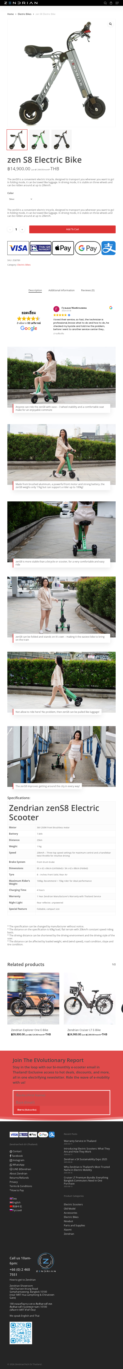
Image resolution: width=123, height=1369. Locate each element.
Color (10, 193)
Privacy (14, 1181)
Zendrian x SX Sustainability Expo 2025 (85, 1159)
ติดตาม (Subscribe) (26, 1110)
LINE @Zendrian (22, 1169)
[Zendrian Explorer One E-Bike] (33, 999)
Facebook (17, 1155)
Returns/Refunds (19, 1177)
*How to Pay (17, 1190)
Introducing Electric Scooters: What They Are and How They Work (87, 1150)
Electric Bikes (24, 13)
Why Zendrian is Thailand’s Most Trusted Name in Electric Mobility (87, 1168)
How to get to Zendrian (23, 1279)
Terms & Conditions (21, 1186)
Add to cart (72, 229)
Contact (17, 1151)
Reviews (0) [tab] (87, 290)
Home (10, 13)
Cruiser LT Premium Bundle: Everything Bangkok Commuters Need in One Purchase (86, 1180)
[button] (117, 3)
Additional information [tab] (61, 290)
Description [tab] (35, 290)
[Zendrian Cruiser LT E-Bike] (90, 999)
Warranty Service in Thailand (80, 1140)
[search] (105, 3)
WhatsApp (18, 1164)
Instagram (18, 1160)
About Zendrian (18, 1173)
